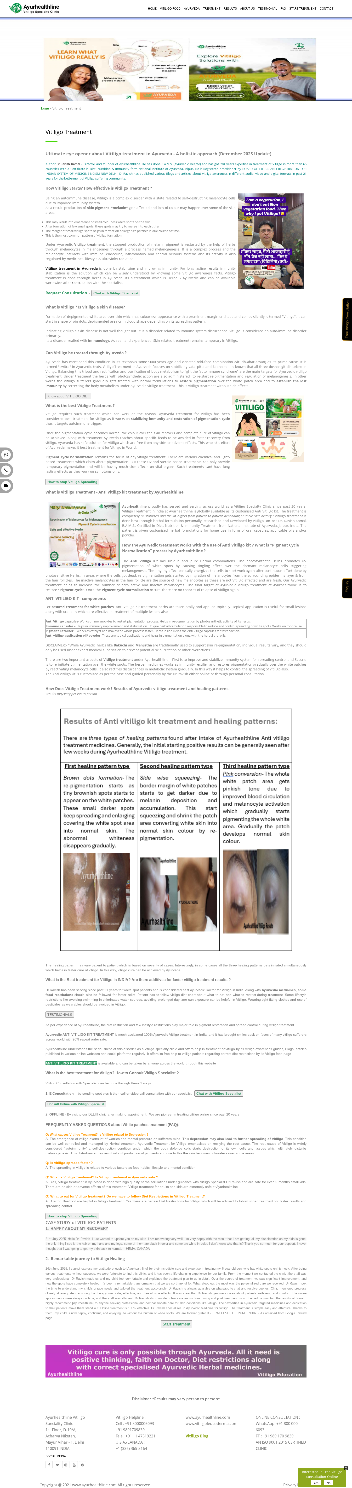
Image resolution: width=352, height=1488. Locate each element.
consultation (82, 282)
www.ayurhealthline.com (94, 1485)
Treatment (211, 8)
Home (152, 8)
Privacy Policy (295, 1485)
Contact (326, 8)
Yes (316, 1483)
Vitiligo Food (170, 8)
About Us (247, 8)
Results (230, 8)
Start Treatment (302, 8)
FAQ (283, 8)
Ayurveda (192, 8)
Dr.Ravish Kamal (69, 164)
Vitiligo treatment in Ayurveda (71, 268)
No (328, 1483)
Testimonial (267, 8)
